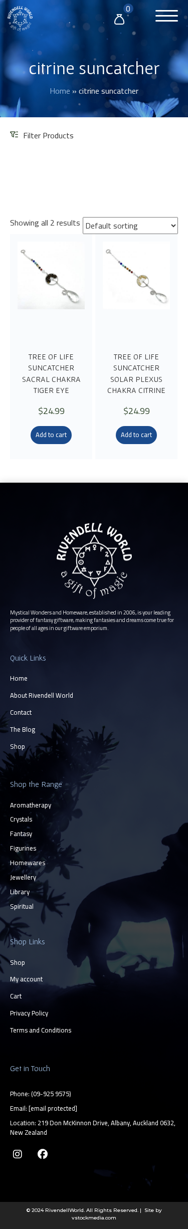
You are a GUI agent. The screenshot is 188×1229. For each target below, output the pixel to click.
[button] (164, 17)
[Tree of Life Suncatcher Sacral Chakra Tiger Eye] (51, 292)
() (51, 1094)
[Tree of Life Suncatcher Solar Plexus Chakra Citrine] (136, 292)
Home (60, 90)
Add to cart (51, 435)
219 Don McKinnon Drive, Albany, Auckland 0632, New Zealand (92, 1127)
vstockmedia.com (94, 1217)
